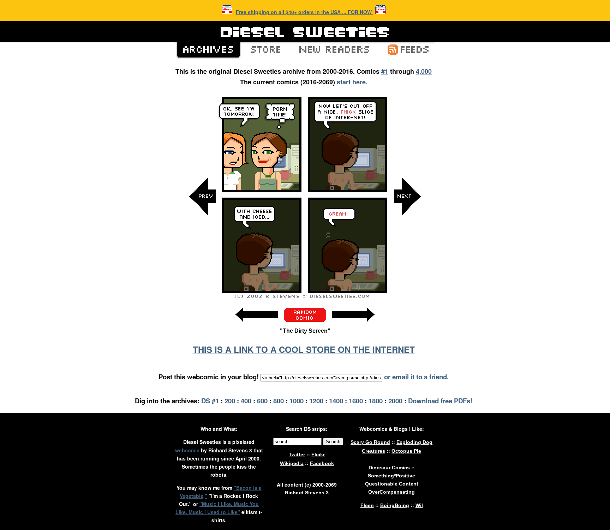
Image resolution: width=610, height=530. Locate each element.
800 (278, 400)
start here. (352, 81)
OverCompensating (391, 492)
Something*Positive (391, 475)
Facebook (322, 463)
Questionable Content (391, 484)
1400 (336, 400)
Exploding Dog (414, 442)
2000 (395, 400)
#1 (384, 71)
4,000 (424, 71)
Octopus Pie (406, 451)
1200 (316, 400)
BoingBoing (394, 505)
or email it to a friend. (416, 376)
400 (246, 400)
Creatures (373, 451)
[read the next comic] (407, 267)
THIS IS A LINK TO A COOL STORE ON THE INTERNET (304, 349)
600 (262, 400)
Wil (419, 505)
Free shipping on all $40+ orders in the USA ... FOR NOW (304, 12)
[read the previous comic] (203, 267)
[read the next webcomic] (353, 325)
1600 (356, 400)
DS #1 (210, 400)
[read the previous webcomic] (256, 325)
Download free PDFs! (440, 400)
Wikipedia (292, 463)
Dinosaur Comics (389, 467)
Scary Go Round (370, 442)
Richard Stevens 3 (307, 492)
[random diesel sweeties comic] (305, 320)
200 (230, 400)
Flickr (318, 454)
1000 (296, 400)
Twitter (297, 454)
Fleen (367, 505)
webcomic (187, 450)
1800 (376, 400)
